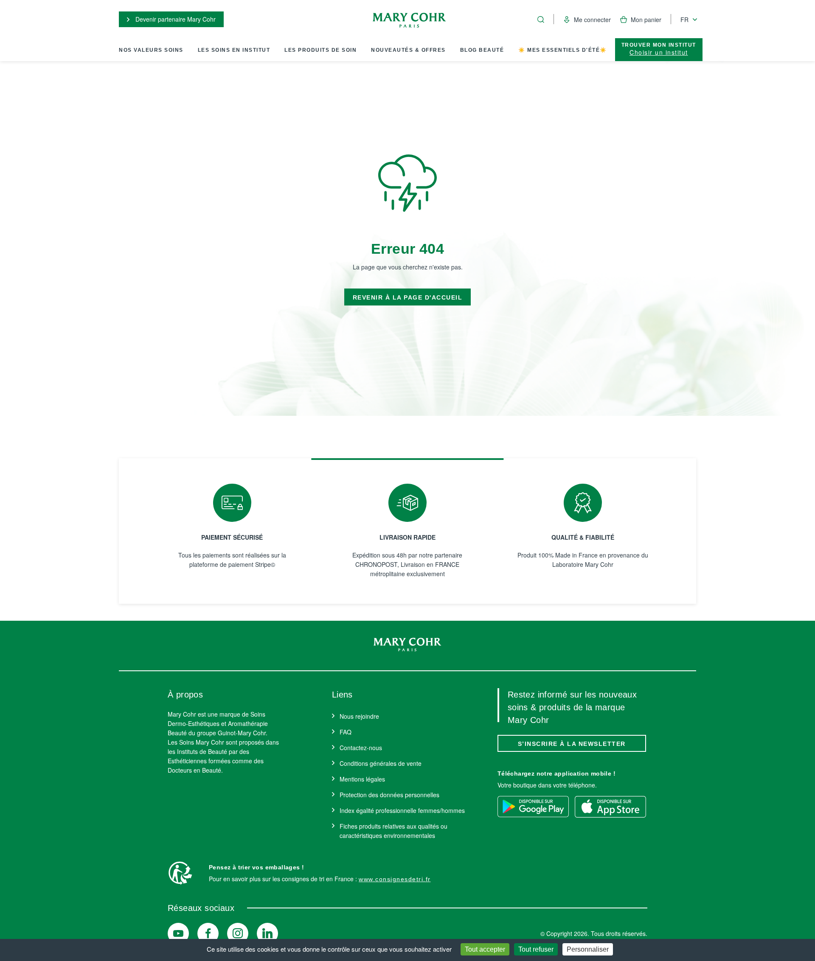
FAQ (345, 732)
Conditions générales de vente (381, 763)
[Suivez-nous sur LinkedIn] (267, 933)
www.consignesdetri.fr (395, 879)
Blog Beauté (482, 50)
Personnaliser (588, 949)
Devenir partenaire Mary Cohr (175, 19)
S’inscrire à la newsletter (572, 743)
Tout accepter (485, 949)
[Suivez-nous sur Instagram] (237, 933)
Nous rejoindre (359, 716)
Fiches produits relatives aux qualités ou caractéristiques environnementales (393, 831)
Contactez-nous (361, 747)
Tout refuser (536, 949)
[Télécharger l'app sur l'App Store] (610, 806)
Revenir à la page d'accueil (408, 297)
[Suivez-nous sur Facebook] (208, 933)
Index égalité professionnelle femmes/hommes (402, 810)
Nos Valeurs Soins (151, 50)
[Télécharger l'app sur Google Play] (533, 806)
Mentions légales (362, 779)
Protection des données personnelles (389, 794)
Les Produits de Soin (320, 50)
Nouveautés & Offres (408, 50)
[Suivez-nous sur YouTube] (178, 933)
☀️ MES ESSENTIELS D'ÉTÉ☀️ (562, 50)
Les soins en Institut (234, 50)
